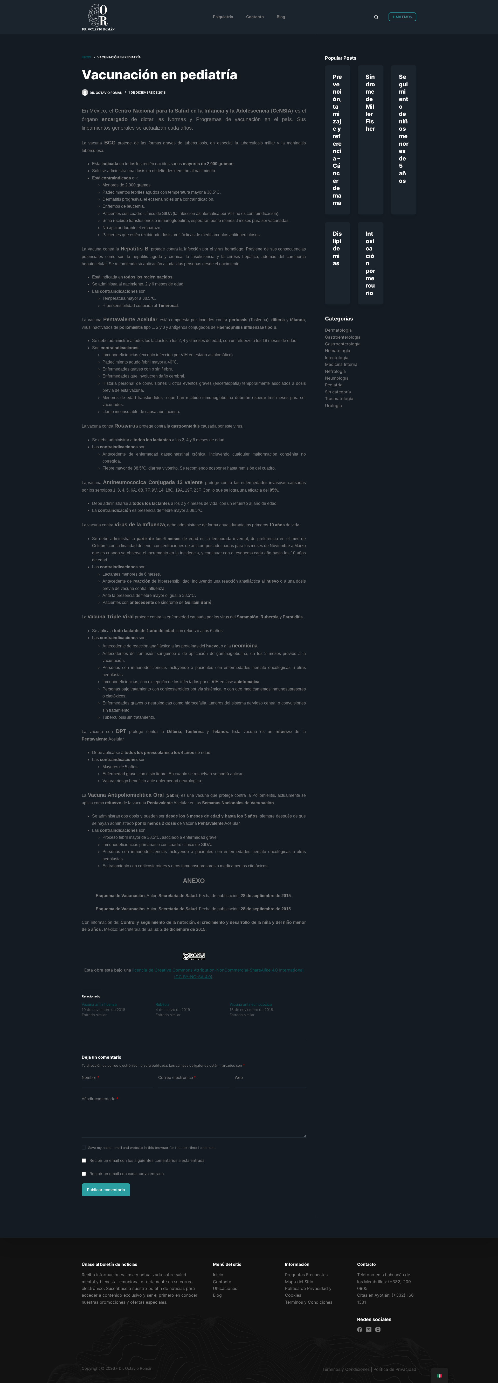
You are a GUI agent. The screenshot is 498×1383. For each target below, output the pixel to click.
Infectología (336, 357)
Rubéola (162, 1004)
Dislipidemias (337, 248)
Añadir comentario (100, 1098)
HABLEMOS (402, 17)
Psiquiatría (223, 16)
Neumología (337, 378)
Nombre (90, 1077)
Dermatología (338, 330)
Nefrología (335, 371)
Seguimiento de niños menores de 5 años (404, 128)
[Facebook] (359, 1329)
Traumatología (339, 398)
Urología (333, 405)
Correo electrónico (177, 1077)
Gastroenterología (343, 337)
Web (239, 1077)
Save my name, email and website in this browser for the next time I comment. (152, 1147)
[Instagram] (378, 1329)
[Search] (376, 17)
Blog (281, 16)
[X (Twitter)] (368, 1329)
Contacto (255, 16)
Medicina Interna (341, 364)
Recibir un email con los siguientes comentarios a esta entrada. (147, 1160)
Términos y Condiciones (346, 1369)
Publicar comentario (106, 1189)
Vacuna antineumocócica (251, 1004)
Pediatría (333, 385)
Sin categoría (338, 391)
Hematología (337, 350)
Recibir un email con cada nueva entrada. (127, 1173)
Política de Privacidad (395, 1369)
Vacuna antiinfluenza (99, 1004)
